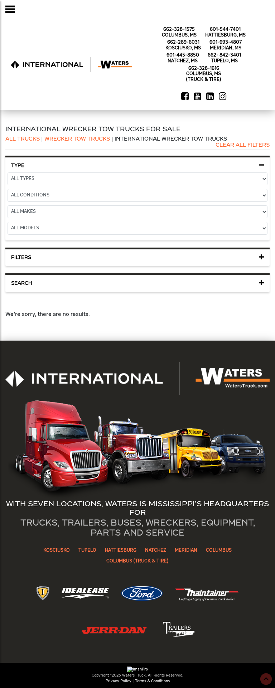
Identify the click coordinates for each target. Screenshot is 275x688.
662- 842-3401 (224, 55)
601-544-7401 (225, 29)
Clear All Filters (243, 145)
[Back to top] (266, 679)
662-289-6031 (183, 42)
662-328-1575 (179, 29)
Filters (21, 257)
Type (17, 166)
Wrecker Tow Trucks (77, 139)
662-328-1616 (203, 68)
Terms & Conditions (152, 681)
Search (21, 283)
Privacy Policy (118, 681)
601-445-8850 (183, 55)
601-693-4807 (225, 42)
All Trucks (22, 139)
